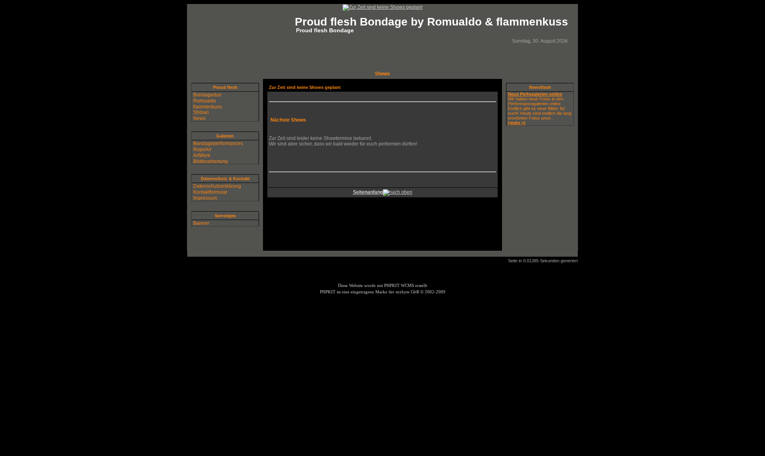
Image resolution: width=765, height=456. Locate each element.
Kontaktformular (210, 192)
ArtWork (201, 155)
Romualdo (204, 101)
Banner (201, 223)
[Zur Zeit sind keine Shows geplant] (382, 7)
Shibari (201, 112)
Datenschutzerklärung (217, 186)
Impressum (205, 198)
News (199, 118)
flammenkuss (207, 106)
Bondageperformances (218, 143)
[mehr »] (517, 122)
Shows (382, 74)
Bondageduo (207, 95)
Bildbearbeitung (210, 161)
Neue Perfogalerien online (535, 94)
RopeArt (202, 149)
